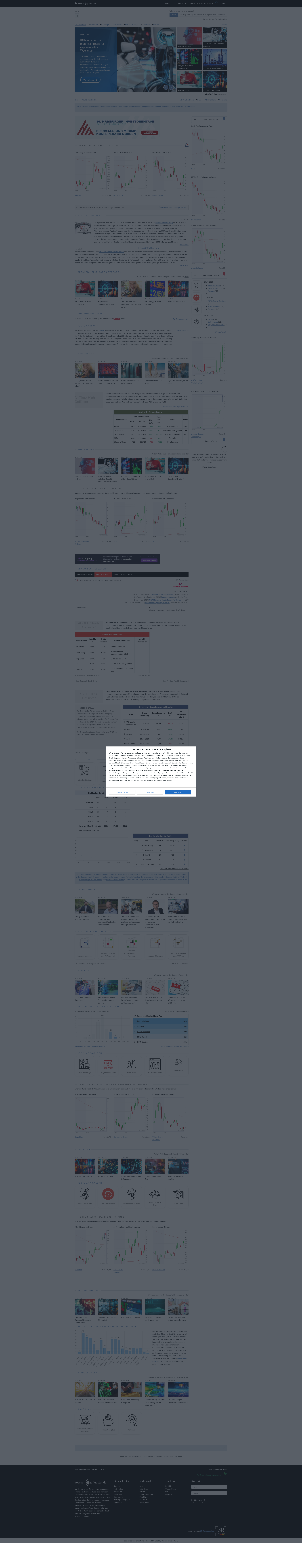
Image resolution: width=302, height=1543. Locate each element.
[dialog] (151, 771)
